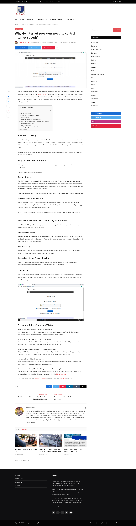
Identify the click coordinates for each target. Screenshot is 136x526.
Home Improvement (56, 19)
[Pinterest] (8, 111)
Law (92, 77)
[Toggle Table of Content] (48, 110)
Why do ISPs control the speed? (29, 115)
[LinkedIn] (8, 106)
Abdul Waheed (25, 42)
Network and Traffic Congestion (32, 119)
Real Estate (94, 91)
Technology (41, 19)
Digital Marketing (96, 49)
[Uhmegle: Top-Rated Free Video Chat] (26, 440)
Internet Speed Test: (29, 123)
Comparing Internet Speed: (30, 127)
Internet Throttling (25, 113)
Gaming (93, 67)
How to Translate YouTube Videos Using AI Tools (73, 451)
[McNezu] (20, 10)
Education (94, 53)
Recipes (93, 95)
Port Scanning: (27, 125)
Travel (93, 102)
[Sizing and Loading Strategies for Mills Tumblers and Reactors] (50, 440)
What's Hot (94, 105)
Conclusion (23, 129)
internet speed (62, 140)
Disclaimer (59, 1)
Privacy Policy (50, 1)
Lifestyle (69, 19)
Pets (92, 88)
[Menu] (16, 19)
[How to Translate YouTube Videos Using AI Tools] (75, 440)
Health (93, 70)
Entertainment (95, 56)
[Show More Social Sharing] (57, 47)
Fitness (93, 63)
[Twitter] (8, 101)
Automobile (94, 42)
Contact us (41, 1)
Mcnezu (40, 523)
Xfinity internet (43, 94)
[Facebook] (8, 96)
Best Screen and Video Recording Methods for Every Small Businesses (32, 398)
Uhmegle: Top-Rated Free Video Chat (26, 451)
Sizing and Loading (40, 379)
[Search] (120, 19)
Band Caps (26, 117)
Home (22, 19)
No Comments (64, 42)
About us (33, 1)
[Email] (8, 115)
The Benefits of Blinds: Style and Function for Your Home (68, 398)
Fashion (93, 60)
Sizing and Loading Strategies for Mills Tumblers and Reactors (50, 451)
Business (30, 19)
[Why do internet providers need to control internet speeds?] (51, 70)
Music (93, 84)
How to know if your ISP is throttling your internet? (35, 121)
